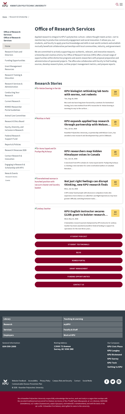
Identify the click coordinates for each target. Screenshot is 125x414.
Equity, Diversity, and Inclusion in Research (14, 128)
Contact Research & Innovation (13, 157)
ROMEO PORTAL (78, 260)
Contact (77, 381)
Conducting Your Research (12, 94)
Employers (9, 335)
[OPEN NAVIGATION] (121, 4)
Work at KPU (69, 335)
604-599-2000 (9, 346)
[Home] (5, 4)
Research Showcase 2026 (15, 150)
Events (7, 180)
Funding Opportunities (15, 60)
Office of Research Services (12, 33)
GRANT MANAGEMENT (79, 268)
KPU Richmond (114, 354)
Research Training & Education (13, 76)
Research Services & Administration (13, 85)
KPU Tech (112, 362)
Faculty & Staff (71, 329)
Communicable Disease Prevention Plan (27, 384)
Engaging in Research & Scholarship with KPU (15, 166)
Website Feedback (19, 381)
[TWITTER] (112, 381)
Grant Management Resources (13, 68)
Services (8, 329)
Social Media (87, 381)
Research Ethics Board (14, 121)
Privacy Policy (45, 381)
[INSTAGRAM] (118, 381)
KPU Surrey (112, 358)
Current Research (12, 101)
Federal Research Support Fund (12, 137)
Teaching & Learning (73, 319)
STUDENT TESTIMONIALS (78, 244)
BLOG (78, 252)
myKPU (67, 324)
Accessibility (33, 381)
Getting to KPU (114, 366)
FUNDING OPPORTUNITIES (79, 276)
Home (4, 17)
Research (8, 324)
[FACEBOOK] (106, 381)
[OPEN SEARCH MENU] (117, 4)
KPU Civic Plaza (115, 346)
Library (7, 319)
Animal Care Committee (15, 115)
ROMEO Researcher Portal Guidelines (13, 108)
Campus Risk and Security (62, 381)
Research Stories (11, 177)
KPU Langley (113, 350)
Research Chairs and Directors (13, 53)
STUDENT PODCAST (78, 236)
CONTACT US (78, 284)
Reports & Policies (13, 144)
